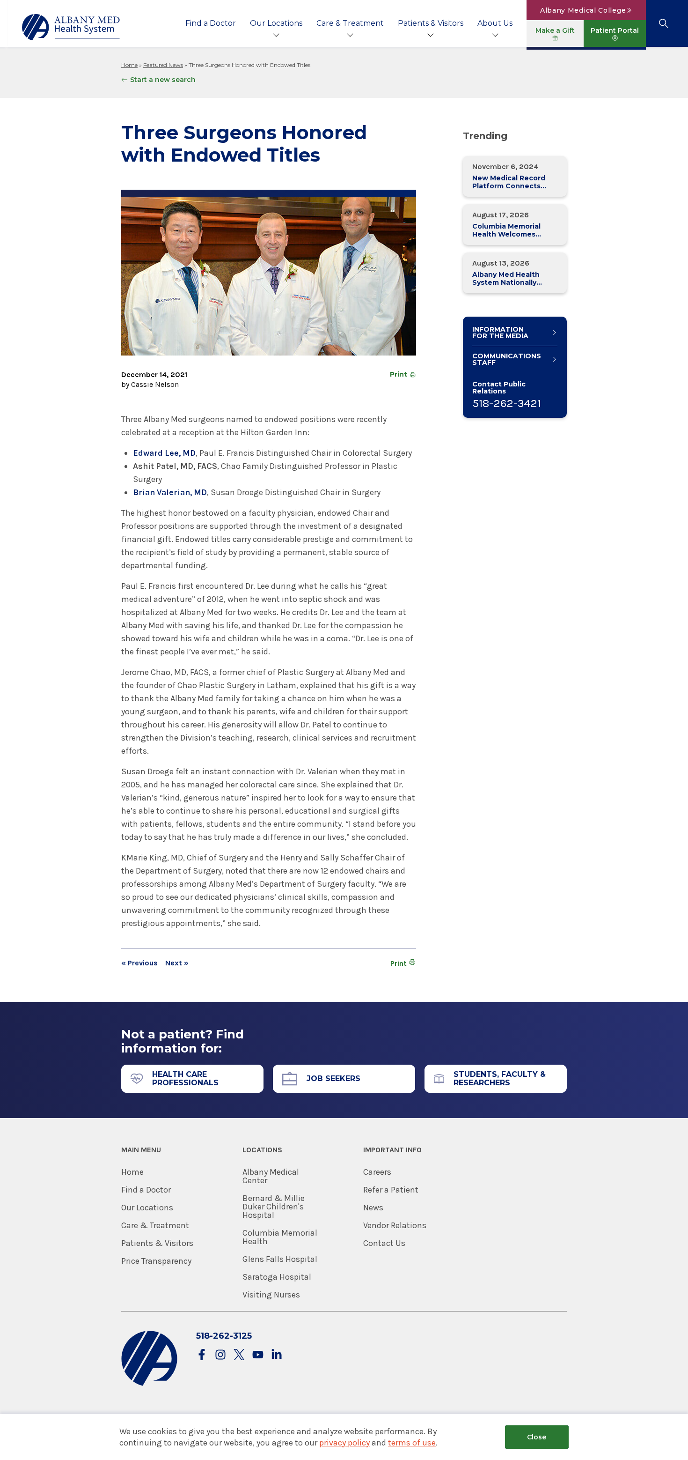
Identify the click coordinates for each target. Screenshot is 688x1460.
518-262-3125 (224, 1336)
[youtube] (257, 1355)
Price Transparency (156, 1261)
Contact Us (384, 1243)
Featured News (163, 64)
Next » (177, 963)
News (373, 1207)
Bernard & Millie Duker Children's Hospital (273, 1206)
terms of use (412, 1443)
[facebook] (201, 1355)
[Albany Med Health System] (71, 27)
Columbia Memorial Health (279, 1237)
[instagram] (220, 1355)
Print (398, 374)
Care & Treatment (350, 23)
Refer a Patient (390, 1190)
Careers (377, 1172)
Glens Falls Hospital (279, 1259)
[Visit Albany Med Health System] (149, 1383)
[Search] (663, 23)
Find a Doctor (210, 23)
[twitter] (239, 1355)
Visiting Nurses (271, 1294)
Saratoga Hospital (276, 1277)
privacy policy (344, 1443)
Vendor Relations (394, 1225)
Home (129, 64)
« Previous (139, 963)
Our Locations (276, 23)
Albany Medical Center (270, 1176)
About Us (494, 23)
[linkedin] (276, 1355)
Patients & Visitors (430, 23)
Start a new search (163, 79)
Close (536, 1437)
